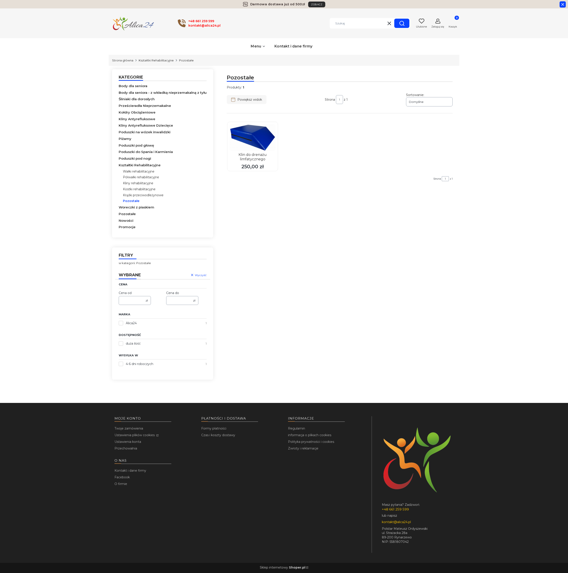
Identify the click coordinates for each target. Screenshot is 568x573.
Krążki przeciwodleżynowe (143, 195)
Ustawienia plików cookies (135, 435)
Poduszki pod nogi (135, 158)
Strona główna (122, 60)
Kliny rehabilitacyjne (138, 183)
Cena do (172, 293)
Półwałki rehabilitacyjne (141, 177)
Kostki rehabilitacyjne (139, 189)
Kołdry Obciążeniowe (137, 112)
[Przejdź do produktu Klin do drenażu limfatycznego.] (253, 137)
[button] (401, 23)
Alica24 (131, 323)
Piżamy (125, 139)
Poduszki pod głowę (136, 145)
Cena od (125, 293)
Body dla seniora (133, 86)
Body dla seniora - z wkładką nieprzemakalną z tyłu (163, 92)
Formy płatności (213, 428)
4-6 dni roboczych (139, 364)
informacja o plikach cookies (309, 435)
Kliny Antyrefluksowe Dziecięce (146, 125)
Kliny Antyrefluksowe (137, 119)
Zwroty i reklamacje (303, 448)
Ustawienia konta (127, 442)
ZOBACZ (316, 4)
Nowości (126, 220)
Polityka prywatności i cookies (311, 442)
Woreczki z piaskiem (136, 207)
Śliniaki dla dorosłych (137, 99)
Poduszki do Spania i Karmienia (146, 152)
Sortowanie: (415, 95)
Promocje (127, 227)
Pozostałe (127, 214)
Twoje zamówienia (128, 428)
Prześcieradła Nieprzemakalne (145, 106)
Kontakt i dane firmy (130, 471)
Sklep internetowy (282, 567)
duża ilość (133, 343)
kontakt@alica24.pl (396, 522)
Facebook (122, 477)
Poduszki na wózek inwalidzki (144, 132)
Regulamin (296, 428)
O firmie (120, 484)
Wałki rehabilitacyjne (138, 171)
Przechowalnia (125, 448)
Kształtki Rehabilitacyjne (156, 60)
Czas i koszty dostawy (218, 435)
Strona (330, 100)
